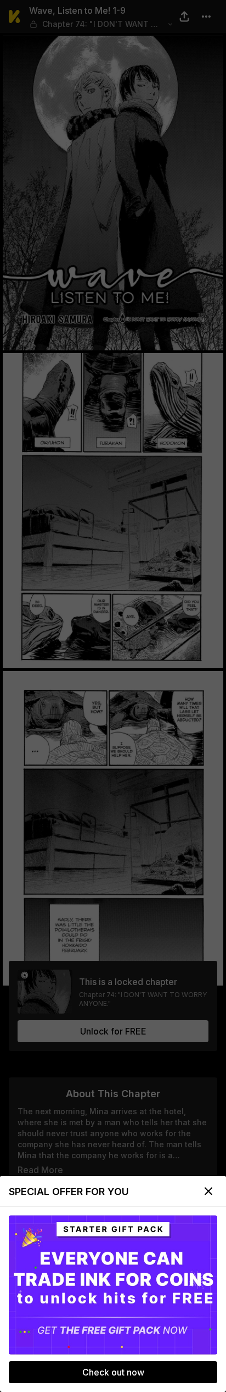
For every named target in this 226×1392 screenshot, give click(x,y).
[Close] (208, 1191)
